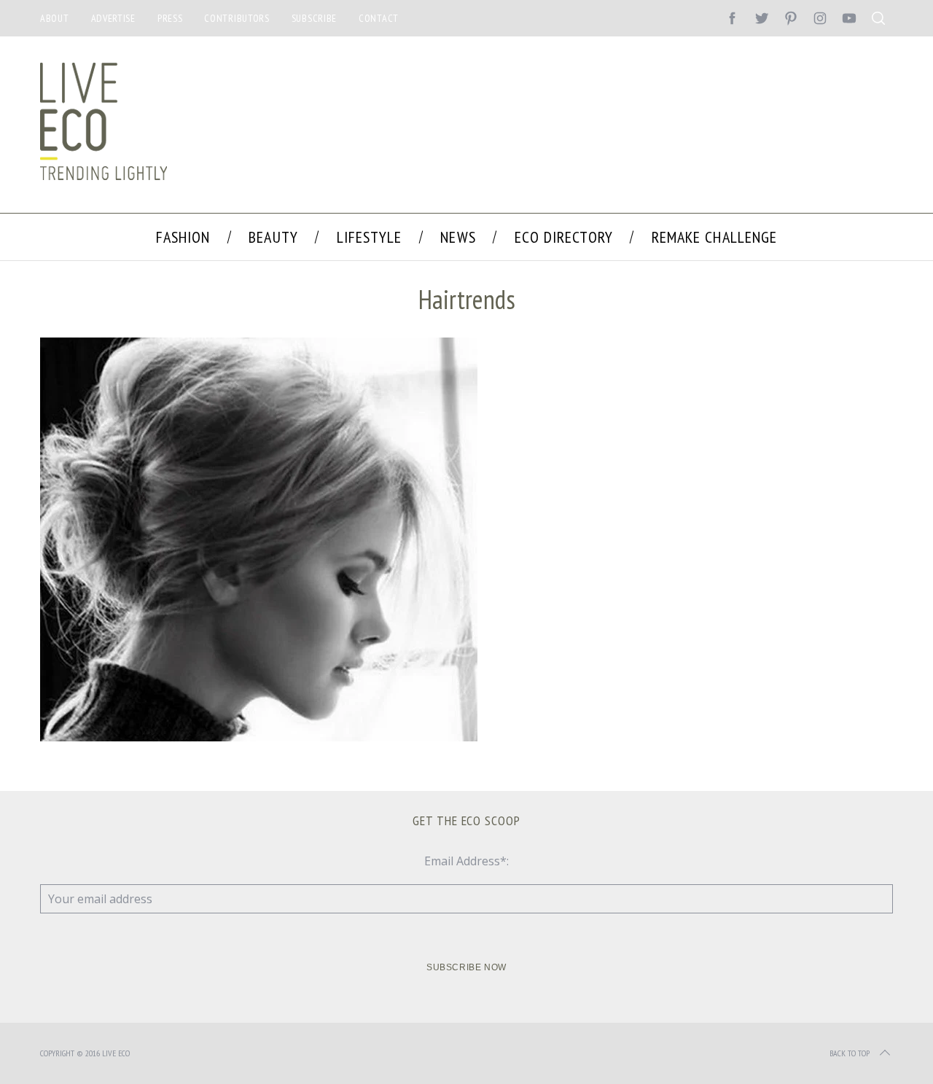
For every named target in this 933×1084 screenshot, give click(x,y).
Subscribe (314, 18)
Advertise (113, 18)
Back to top (849, 1053)
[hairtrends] (258, 737)
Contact (379, 18)
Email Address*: (466, 861)
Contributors (236, 18)
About (54, 18)
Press (170, 18)
